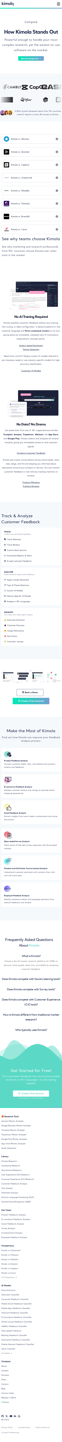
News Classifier (8, 1349)
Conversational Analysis (11, 1233)
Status (6, 1402)
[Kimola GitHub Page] (2, 1416)
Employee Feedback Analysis (14, 1237)
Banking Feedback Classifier (14, 1335)
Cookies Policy (24, 1427)
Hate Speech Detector (11, 1331)
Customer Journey (13, 641)
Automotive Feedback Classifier (15, 1340)
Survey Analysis (8, 1228)
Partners (5, 1375)
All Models (5, 1353)
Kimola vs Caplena (9, 1268)
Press (3, 1379)
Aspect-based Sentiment (31, 345)
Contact (5, 1384)
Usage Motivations (14, 631)
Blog (3, 1388)
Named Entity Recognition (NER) (16, 1202)
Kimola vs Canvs (8, 1273)
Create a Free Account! (32, 701)
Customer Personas (14, 625)
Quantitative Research (11, 1170)
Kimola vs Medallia (9, 1259)
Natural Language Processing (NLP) (17, 1197)
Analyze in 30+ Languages (18, 601)
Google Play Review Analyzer (14, 1139)
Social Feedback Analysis (12, 1224)
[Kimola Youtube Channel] (11, 1416)
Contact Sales (7, 1393)
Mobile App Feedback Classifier (15, 1308)
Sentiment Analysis (9, 1193)
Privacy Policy (7, 1427)
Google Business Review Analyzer (16, 1125)
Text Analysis (7, 1188)
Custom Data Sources (16, 550)
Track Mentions (14, 539)
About (4, 1366)
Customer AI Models (31, 371)
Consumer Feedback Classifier (15, 1299)
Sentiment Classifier (10, 1295)
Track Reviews (13, 545)
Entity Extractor (8, 1290)
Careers (4, 1370)
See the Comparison (30, 58)
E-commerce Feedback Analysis (15, 1219)
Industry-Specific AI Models (19, 596)
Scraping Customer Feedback (31, 453)
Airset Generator (8, 1148)
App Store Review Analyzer (13, 1143)
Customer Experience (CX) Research (17, 1179)
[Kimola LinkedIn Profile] (15, 1416)
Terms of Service (43, 1427)
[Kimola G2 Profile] (19, 1416)
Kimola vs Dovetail (9, 1264)
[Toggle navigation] (58, 4)
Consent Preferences (10, 1432)
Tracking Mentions (31, 482)
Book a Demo (31, 692)
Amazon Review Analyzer (12, 1121)
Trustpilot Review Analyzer (13, 1130)
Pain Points (10, 636)
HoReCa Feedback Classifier (14, 1326)
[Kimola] (8, 4)
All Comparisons (8, 1277)
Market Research (9, 1161)
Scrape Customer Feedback (19, 561)
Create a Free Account (32, 1093)
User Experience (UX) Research (15, 1175)
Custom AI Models (15, 591)
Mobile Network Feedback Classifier (17, 1344)
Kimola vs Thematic (10, 1255)
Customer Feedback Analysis (14, 1184)
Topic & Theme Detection (18, 585)
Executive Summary (14, 620)
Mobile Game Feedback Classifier (16, 1304)
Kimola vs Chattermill (10, 1250)
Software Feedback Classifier (14, 1313)
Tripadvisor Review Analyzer (13, 1134)
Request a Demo (8, 1397)
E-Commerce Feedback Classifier (16, 1317)
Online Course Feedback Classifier (16, 1322)
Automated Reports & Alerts (19, 556)
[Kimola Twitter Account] (6, 1416)
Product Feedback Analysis (13, 1215)
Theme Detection (31, 349)
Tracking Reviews (31, 486)
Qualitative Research (10, 1166)
